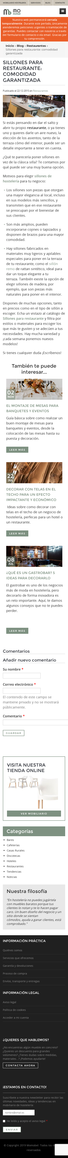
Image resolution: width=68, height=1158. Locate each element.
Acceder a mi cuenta (16, 1017)
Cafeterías (13, 845)
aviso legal (38, 1121)
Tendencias (14, 871)
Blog (47, 3)
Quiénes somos (12, 950)
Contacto (60, 3)
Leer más (17, 449)
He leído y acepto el (27, 1121)
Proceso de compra (15, 973)
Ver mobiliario (34, 813)
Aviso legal (9, 1002)
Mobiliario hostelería (14, 3)
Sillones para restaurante (23, 318)
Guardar (13, 733)
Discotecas (13, 856)
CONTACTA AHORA (20, 1065)
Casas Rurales (16, 850)
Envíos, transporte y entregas (21, 981)
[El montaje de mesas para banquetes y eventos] (34, 389)
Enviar (12, 1129)
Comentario (14, 716)
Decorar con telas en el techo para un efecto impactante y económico (31, 494)
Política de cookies (14, 1010)
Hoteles (11, 861)
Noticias (12, 877)
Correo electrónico (19, 684)
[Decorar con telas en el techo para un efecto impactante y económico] (34, 472)
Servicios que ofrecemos (18, 958)
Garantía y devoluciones (18, 965)
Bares (10, 840)
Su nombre (13, 669)
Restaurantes (40, 90)
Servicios (36, 3)
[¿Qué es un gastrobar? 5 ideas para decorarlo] (34, 556)
